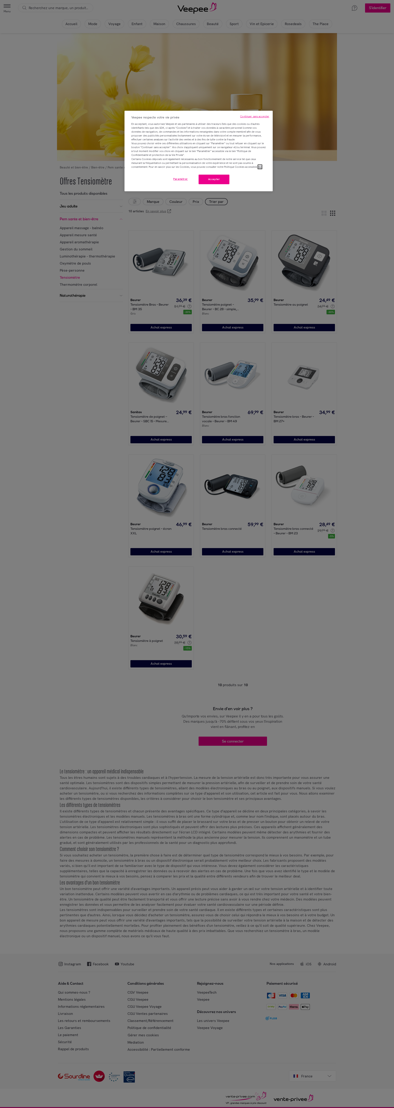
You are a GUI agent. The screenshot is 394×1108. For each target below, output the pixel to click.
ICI (260, 166)
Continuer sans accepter (254, 116)
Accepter (214, 179)
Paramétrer (180, 179)
